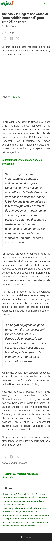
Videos (15, 26)
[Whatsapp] (5, 38)
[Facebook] (11, 38)
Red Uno (15, 96)
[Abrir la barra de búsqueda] (45, 4)
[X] (18, 38)
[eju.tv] (7, 4)
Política (6, 26)
